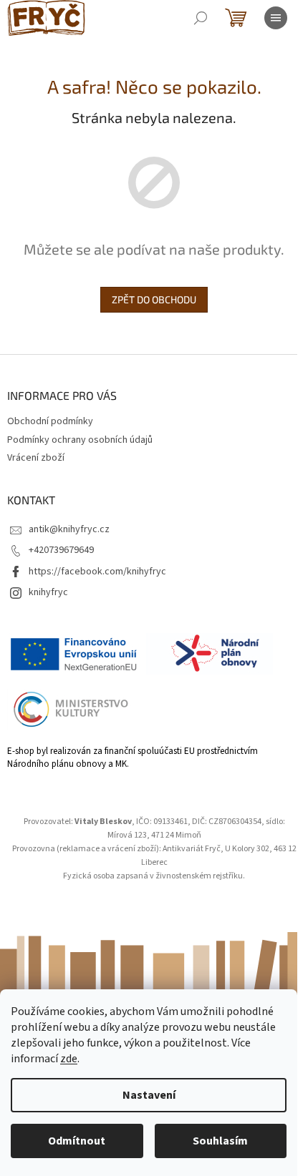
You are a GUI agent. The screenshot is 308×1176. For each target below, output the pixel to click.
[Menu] (275, 18)
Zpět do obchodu (154, 299)
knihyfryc (48, 592)
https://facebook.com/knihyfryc (97, 571)
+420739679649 (61, 550)
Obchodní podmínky (50, 421)
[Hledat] (200, 18)
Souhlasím (220, 1141)
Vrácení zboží (35, 458)
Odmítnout (76, 1141)
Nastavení (148, 1095)
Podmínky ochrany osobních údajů (80, 440)
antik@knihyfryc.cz (69, 529)
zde (68, 1059)
